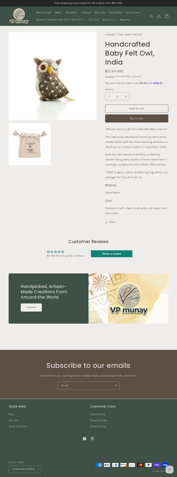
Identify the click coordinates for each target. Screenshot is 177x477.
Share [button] (112, 222)
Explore (31, 307)
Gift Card (13, 420)
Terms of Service (18, 426)
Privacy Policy (98, 426)
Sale (11, 414)
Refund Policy (98, 414)
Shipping (109, 76)
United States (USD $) (23, 469)
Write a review (111, 253)
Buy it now (136, 118)
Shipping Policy (99, 420)
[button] (60, 19)
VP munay (164, 471)
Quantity (109, 89)
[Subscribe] (115, 386)
